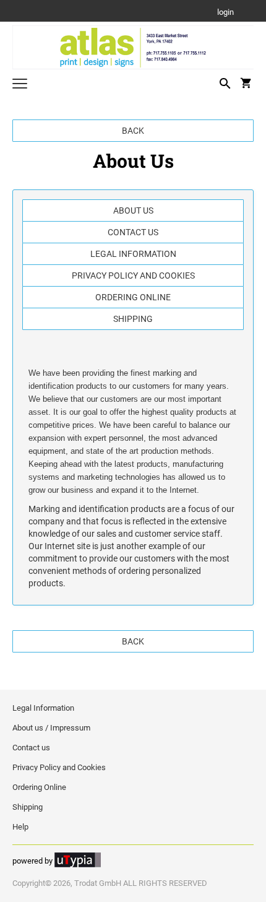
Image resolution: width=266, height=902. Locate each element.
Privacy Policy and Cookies (133, 275)
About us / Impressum (51, 727)
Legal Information (133, 254)
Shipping (133, 319)
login (225, 13)
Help (20, 826)
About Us (133, 210)
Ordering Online (133, 297)
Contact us (133, 232)
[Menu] (19, 85)
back (133, 131)
